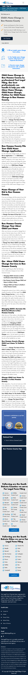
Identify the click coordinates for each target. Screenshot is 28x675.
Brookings (7, 557)
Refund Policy (6, 620)
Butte (6, 567)
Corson (19, 557)
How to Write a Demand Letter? (14, 440)
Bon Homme (8, 554)
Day (18, 565)
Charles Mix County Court (14, 509)
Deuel (19, 567)
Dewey (19, 570)
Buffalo (6, 565)
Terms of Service (7, 623)
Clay (18, 551)
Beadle (6, 548)
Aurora (6, 546)
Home (3, 8)
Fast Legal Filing (16, 671)
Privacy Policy (6, 617)
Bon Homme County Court (6, 509)
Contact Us (5, 611)
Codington (20, 554)
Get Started (6, 39)
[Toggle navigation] (23, 2)
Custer (19, 559)
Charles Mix (20, 546)
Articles (4, 614)
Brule (6, 562)
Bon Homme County (12, 8)
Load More (14, 530)
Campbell (7, 570)
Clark (18, 548)
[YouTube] (1, 636)
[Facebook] (3, 636)
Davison (19, 562)
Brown (6, 559)
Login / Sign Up (6, 6)
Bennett (7, 551)
